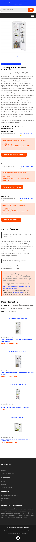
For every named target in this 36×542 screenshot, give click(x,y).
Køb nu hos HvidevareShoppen (15, 154)
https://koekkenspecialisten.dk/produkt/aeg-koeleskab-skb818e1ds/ (17, 287)
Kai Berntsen (5, 164)
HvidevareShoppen (7, 131)
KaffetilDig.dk (5, 498)
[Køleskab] (15, 305)
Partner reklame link (26, 166)
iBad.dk (3, 501)
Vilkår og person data (8, 473)
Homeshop (5, 196)
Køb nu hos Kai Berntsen (13, 187)
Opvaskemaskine (6, 487)
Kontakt (3, 471)
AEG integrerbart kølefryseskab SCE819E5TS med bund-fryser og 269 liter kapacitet (16, 407)
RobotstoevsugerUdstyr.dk (9, 495)
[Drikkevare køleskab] (26, 305)
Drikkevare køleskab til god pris (18, 308)
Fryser (3, 481)
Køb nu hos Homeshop (12, 219)
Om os (3, 468)
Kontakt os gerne (18, 292)
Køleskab (4, 484)
